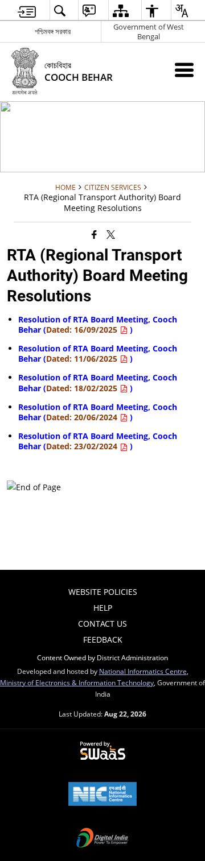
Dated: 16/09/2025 (83, 329)
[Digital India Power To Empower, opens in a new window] (102, 839)
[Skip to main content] (27, 10)
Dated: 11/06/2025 (83, 358)
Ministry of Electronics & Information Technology (77, 682)
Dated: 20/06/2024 (83, 417)
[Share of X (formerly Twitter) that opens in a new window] (111, 233)
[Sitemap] (120, 10)
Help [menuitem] (102, 607)
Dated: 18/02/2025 (83, 388)
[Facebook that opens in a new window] (94, 233)
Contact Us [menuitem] (102, 623)
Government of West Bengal (148, 32)
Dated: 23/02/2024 (83, 446)
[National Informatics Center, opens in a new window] (102, 795)
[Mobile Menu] (184, 70)
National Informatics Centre (143, 671)
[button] (59, 10)
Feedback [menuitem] (102, 639)
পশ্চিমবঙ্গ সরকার (53, 31)
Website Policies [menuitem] (102, 591)
